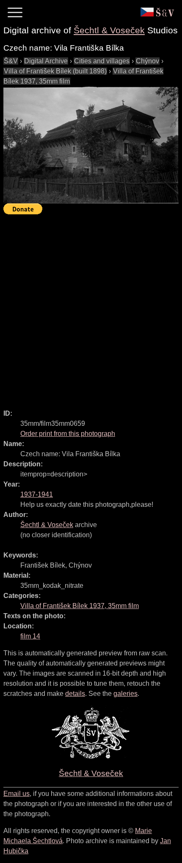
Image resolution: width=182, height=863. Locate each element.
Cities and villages (102, 61)
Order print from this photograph (67, 433)
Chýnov (147, 61)
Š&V (11, 61)
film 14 (30, 636)
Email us (16, 793)
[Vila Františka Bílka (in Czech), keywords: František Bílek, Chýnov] (91, 145)
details (75, 693)
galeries (125, 693)
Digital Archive (46, 61)
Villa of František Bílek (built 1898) (55, 71)
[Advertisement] (91, 308)
